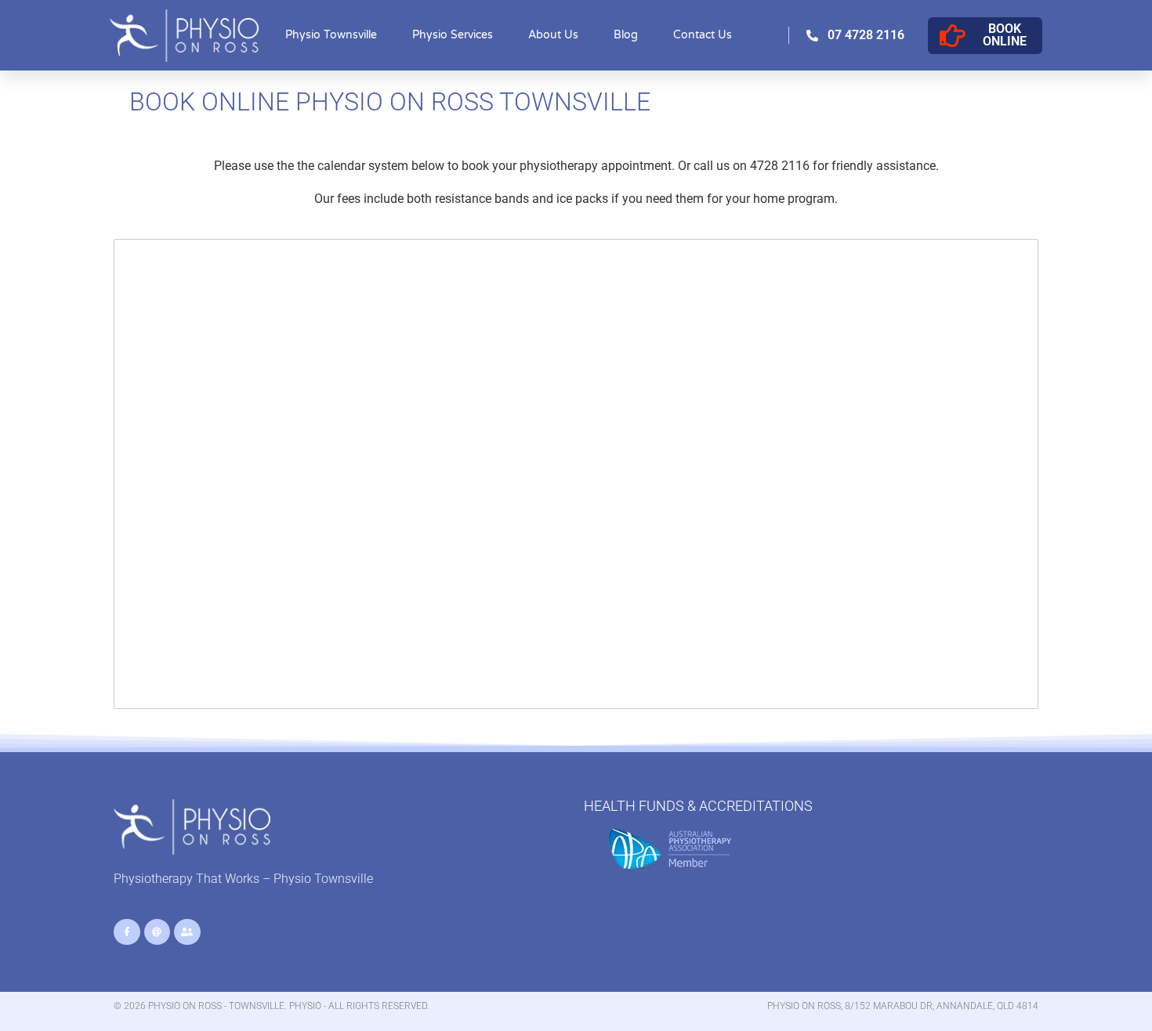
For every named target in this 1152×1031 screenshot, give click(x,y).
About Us (553, 35)
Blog (626, 35)
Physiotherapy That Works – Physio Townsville (243, 878)
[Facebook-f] (127, 932)
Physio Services (452, 35)
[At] (157, 932)
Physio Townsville (331, 35)
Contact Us (702, 35)
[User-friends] (187, 932)
